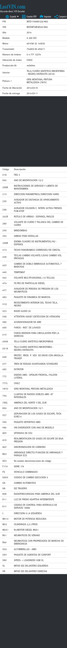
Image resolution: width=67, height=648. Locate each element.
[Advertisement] (33, 131)
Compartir (63, 16)
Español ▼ (14, 16)
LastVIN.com (12, 6)
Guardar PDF (31, 16)
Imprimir (47, 16)
